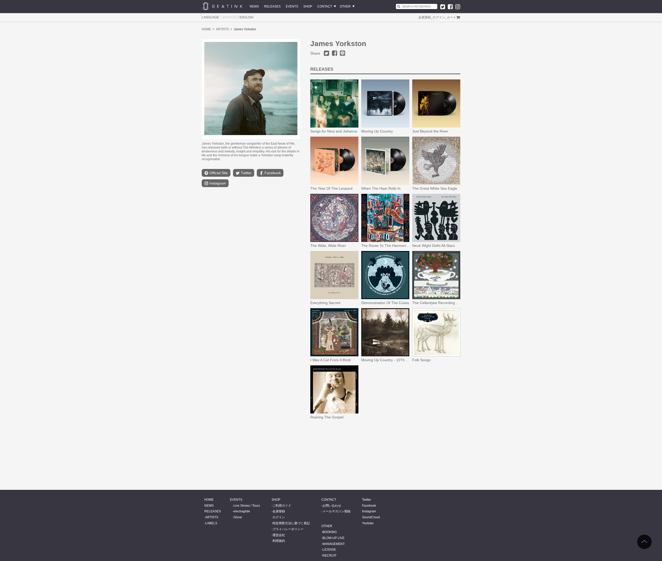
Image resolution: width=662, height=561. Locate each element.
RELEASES (272, 6)
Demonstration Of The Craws (385, 303)
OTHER (345, 6)
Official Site (218, 173)
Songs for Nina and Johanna (333, 131)
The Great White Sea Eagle (434, 188)
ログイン (439, 17)
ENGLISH (246, 17)
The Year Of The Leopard (331, 188)
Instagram (217, 183)
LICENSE (329, 549)
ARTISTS (222, 29)
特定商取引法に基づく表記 (291, 523)
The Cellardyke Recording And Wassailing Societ (452, 303)
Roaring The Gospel (326, 417)
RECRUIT (329, 555)
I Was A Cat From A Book (330, 360)
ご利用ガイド (282, 505)
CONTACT (324, 6)
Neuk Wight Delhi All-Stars (433, 245)
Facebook (272, 173)
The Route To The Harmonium (386, 245)
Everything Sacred (325, 303)
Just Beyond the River (430, 131)
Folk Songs (421, 360)
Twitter (246, 173)
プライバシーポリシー (288, 529)
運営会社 (279, 535)
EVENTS (292, 6)
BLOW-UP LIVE (333, 538)
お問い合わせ (331, 505)
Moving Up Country (377, 131)
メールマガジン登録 (336, 511)
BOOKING (329, 532)
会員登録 (424, 17)
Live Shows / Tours (247, 505)
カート (451, 17)
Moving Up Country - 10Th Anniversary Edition (399, 360)
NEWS (254, 6)
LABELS (211, 523)
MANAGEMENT (333, 544)
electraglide (242, 511)
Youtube (368, 523)
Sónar (238, 517)
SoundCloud (371, 517)
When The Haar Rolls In (381, 188)
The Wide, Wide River (328, 245)
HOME (206, 29)
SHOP (307, 6)
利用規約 (279, 541)
